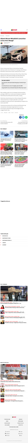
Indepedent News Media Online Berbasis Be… (10, 381)
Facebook (8, 431)
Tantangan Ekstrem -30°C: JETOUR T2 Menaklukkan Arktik (6, 140)
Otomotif (16, 112)
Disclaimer (7, 425)
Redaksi (20, 419)
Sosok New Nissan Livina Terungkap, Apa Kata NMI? (12, 85)
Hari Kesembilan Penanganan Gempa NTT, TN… (11, 303)
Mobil (9, 112)
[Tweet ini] (23, 117)
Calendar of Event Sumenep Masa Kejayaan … (15, 390)
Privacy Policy (21, 423)
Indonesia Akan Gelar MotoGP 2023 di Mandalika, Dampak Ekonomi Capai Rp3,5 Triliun (6, 153)
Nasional (7, 302)
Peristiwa (11, 380)
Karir (7, 421)
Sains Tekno (16, 311)
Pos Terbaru (3, 284)
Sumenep (4, 244)
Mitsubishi (5, 112)
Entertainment (13, 306)
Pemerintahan (16, 316)
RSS (21, 435)
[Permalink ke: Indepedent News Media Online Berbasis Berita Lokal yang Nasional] (14, 372)
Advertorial (7, 321)
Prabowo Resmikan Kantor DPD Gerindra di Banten (6, 122)
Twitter (21, 431)
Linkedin (21, 433)
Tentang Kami (7, 419)
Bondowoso (5, 235)
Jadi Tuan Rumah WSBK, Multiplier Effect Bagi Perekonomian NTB (20, 165)
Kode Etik (20, 425)
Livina (2, 112)
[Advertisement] (14, 14)
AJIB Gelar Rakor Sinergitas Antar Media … (14, 395)
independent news (6, 238)
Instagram (8, 433)
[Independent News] (14, 29)
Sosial (11, 302)
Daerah (16, 321)
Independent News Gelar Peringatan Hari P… (15, 385)
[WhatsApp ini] (26, 117)
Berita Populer (4, 362)
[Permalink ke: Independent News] (1, 43)
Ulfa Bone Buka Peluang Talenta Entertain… (15, 307)
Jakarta (4, 242)
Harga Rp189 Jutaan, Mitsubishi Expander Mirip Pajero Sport (14, 87)
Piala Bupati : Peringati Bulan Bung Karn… (14, 400)
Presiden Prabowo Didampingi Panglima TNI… (15, 317)
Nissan (12, 112)
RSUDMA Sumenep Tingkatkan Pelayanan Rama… (16, 322)
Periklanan (20, 421)
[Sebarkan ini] (20, 117)
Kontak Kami (7, 423)
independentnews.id (6, 240)
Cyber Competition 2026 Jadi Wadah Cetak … (15, 312)
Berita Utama (2, 302)
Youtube (7, 435)
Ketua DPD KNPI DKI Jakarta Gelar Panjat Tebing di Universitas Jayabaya (21, 153)
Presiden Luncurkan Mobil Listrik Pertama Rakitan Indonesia (6, 165)
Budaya (16, 389)
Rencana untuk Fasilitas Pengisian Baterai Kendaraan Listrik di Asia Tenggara (21, 140)
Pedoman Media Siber (13, 427)
